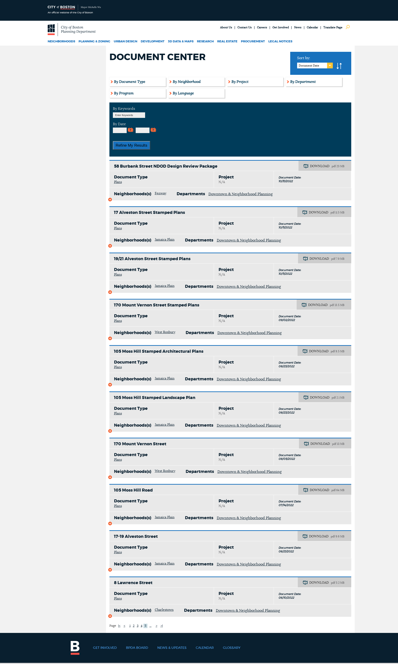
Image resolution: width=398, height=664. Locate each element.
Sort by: (303, 58)
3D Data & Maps (180, 41)
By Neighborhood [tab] (187, 82)
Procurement (253, 41)
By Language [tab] (183, 93)
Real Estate (227, 41)
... (150, 625)
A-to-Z (339, 66)
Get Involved (280, 27)
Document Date (309, 65)
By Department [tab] (303, 82)
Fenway (160, 193)
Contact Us (244, 27)
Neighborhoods (61, 41)
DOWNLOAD (319, 166)
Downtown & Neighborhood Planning (240, 194)
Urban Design (125, 41)
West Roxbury (165, 332)
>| (162, 625)
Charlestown (164, 610)
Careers (262, 27)
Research (205, 41)
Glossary (231, 647)
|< (119, 625)
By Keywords (124, 109)
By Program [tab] (124, 93)
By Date (119, 124)
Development (152, 41)
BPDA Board (137, 647)
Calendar (312, 27)
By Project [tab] (240, 82)
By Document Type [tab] (129, 82)
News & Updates (172, 647)
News (297, 27)
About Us (226, 27)
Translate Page (332, 27)
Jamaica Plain (165, 239)
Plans (118, 182)
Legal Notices (280, 41)
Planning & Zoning (94, 41)
